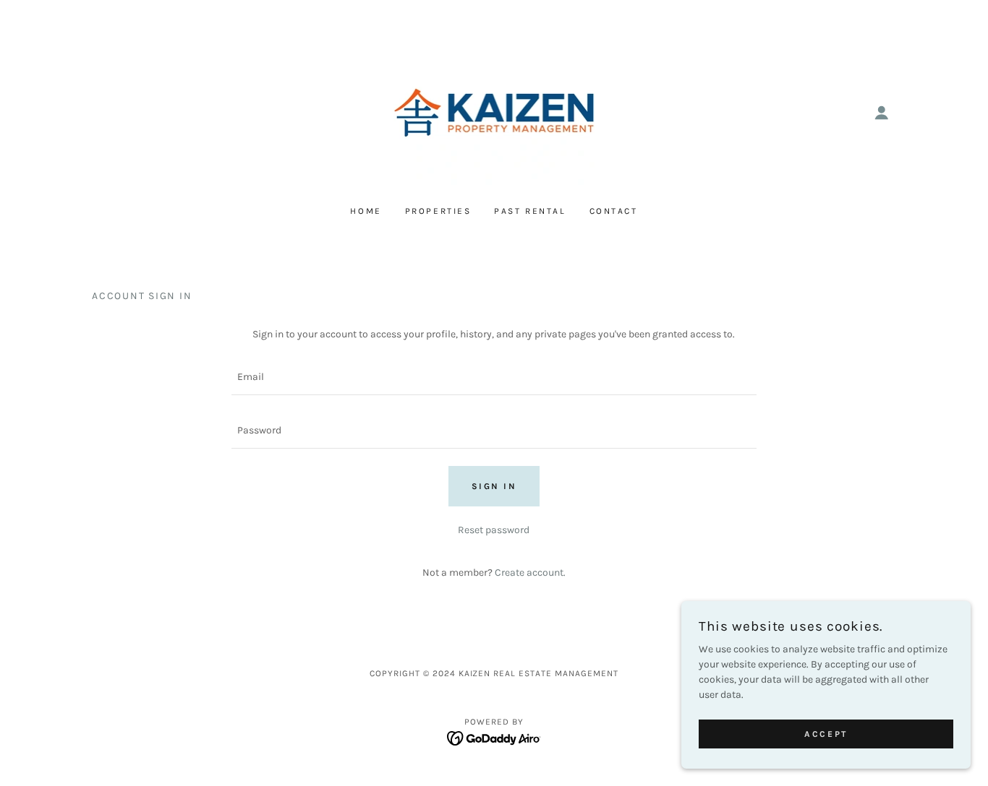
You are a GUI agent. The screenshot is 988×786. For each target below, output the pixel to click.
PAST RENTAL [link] (530, 211)
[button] (881, 112)
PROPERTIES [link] (438, 211)
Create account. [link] (530, 572)
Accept (825, 734)
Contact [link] (613, 211)
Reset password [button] (493, 530)
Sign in (494, 486)
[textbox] (493, 377)
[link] (494, 111)
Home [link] (365, 211)
